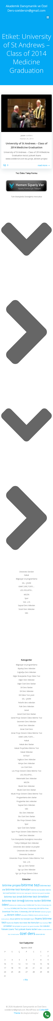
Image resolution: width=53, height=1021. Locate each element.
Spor (26, 598)
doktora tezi (21, 905)
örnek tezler (15, 934)
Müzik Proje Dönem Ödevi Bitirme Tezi (26, 794)
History (30, 915)
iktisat (12, 919)
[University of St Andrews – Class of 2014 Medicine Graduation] (26, 113)
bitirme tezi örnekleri (36, 896)
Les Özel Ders (26, 767)
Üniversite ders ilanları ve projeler (26, 847)
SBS (26, 613)
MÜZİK (26, 594)
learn (32, 919)
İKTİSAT (26, 756)
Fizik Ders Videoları (26, 706)
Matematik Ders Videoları (26, 778)
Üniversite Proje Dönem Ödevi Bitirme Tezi (26, 858)
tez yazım (24, 926)
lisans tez (10, 923)
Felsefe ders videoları (26, 702)
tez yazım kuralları (33, 926)
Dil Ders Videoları (26, 691)
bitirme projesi (11, 885)
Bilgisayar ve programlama (26, 579)
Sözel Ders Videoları (27, 609)
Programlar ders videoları (27, 801)
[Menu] (48, 17)
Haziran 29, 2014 (26, 138)
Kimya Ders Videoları (26, 763)
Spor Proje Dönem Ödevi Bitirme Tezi (26, 831)
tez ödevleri (45, 926)
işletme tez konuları (22, 919)
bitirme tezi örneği (13, 900)
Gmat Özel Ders (26, 729)
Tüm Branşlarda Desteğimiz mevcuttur (26, 196)
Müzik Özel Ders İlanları (26, 790)
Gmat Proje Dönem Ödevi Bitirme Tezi (26, 733)
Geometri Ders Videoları (26, 721)
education (24, 915)
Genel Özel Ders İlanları (26, 714)
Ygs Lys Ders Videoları (26, 869)
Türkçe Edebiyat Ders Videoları (26, 843)
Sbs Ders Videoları (26, 812)
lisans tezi (18, 922)
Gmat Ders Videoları (26, 725)
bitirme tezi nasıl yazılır (24, 893)
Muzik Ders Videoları (26, 786)
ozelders (29, 135)
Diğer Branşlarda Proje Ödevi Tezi (26, 676)
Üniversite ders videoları (26, 850)
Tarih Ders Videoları (26, 835)
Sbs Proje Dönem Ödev (26, 820)
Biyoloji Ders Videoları (26, 668)
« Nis (25, 979)
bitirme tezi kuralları (38, 890)
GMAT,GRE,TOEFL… (26, 586)
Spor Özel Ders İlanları (26, 828)
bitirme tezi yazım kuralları (41, 893)
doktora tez (13, 905)
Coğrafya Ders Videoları (26, 672)
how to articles (39, 915)
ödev (40, 929)
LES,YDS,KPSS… (26, 590)
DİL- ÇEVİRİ (26, 583)
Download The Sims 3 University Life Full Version (21, 911)
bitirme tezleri (33, 900)
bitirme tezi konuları (18, 889)
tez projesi (16, 926)
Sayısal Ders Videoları (26, 605)
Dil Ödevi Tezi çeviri (26, 695)
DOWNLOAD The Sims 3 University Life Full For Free (30, 908)
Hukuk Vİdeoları (26, 752)
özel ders (27, 933)
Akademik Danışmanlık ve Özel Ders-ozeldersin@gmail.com (26, 8)
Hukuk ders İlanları (26, 744)
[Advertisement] (26, 635)
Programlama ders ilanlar (27, 797)
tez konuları (34, 922)
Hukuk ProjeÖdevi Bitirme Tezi (26, 748)
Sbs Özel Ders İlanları (26, 816)
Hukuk (26, 575)
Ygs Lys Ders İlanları (26, 866)
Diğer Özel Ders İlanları (26, 683)
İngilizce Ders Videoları (26, 759)
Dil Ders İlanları (26, 687)
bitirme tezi (30, 885)
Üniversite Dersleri (26, 571)
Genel (26, 710)
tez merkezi (44, 923)
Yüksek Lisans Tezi (9, 929)
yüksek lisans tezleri (28, 929)
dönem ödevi (14, 914)
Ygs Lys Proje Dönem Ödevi (26, 873)
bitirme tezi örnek (13, 896)
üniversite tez (40, 934)
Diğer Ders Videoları (27, 680)
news (25, 922)
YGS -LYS (26, 602)
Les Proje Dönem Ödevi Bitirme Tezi (26, 771)
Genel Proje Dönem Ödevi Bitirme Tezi (26, 718)
